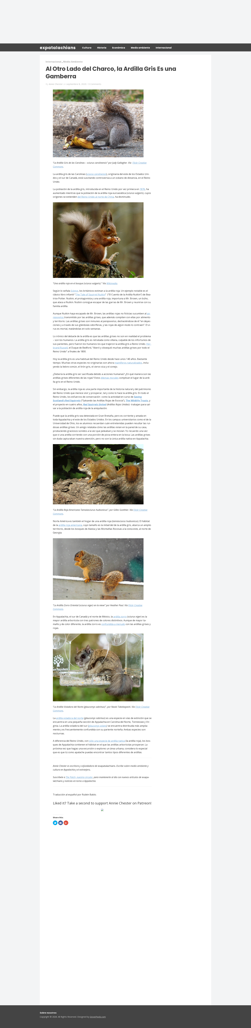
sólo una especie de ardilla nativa (107, 740)
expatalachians (58, 48)
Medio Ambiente (73, 61)
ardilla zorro (120, 616)
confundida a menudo (113, 624)
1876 (142, 189)
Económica (118, 47)
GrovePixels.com (98, 1016)
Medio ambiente (140, 47)
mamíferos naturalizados (128, 362)
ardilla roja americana (70, 525)
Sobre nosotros (48, 1012)
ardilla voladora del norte (69, 718)
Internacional (164, 47)
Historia (101, 47)
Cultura (86, 47)
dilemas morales (110, 377)
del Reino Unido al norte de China (96, 196)
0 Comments (94, 84)
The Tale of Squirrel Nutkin (90, 294)
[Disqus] (102, 872)
